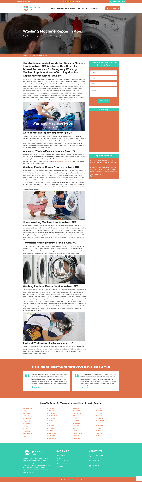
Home (53, 8)
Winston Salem (28, 408)
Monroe (51, 420)
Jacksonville (52, 438)
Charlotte (100, 418)
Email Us (96, 460)
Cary (98, 423)
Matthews (51, 425)
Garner (75, 430)
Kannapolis (52, 435)
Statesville (27, 421)
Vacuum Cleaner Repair (64, 464)
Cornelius (100, 410)
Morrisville (52, 413)
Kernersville (52, 433)
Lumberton (52, 428)
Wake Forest (28, 416)
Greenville (76, 420)
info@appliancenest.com (23, 1)
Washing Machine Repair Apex (39, 55)
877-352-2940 (118, 1)
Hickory (75, 418)
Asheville (100, 430)
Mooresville (52, 418)
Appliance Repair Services (66, 8)
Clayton (99, 415)
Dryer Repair (60, 466)
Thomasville (27, 418)
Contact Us (94, 8)
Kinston (51, 430)
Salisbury (27, 431)
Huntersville (76, 410)
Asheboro (100, 433)
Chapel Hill (100, 420)
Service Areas (83, 8)
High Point (76, 415)
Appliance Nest (73, 479)
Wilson (26, 411)
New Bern (52, 410)
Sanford (26, 428)
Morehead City (53, 415)
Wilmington (27, 413)
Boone (99, 428)
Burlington (100, 425)
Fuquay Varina (77, 433)
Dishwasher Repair (62, 461)
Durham (99, 408)
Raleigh (26, 436)
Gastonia (75, 428)
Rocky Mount (28, 433)
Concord (99, 413)
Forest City (76, 435)
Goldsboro (76, 425)
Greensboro (76, 423)
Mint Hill (51, 423)
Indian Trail (76, 408)
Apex (28, 55)
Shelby (26, 426)
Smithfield (27, 423)
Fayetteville (76, 438)
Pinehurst (51, 408)
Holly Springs (77, 413)
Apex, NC (96, 465)
